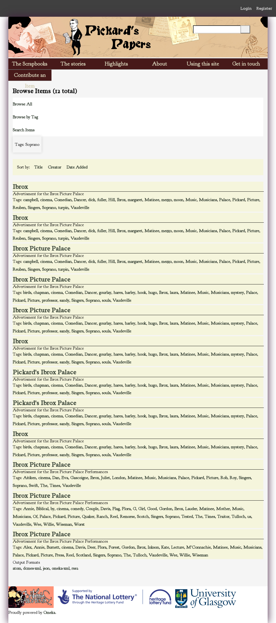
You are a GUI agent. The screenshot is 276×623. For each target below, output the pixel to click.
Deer (91, 547)
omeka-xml (61, 568)
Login (246, 8)
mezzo (166, 199)
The (43, 485)
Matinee (151, 199)
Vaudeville (80, 207)
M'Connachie (198, 547)
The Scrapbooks (29, 63)
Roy (233, 477)
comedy (77, 508)
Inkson (153, 547)
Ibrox (20, 187)
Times (55, 485)
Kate (165, 547)
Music (191, 199)
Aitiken (29, 477)
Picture (253, 199)
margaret (135, 199)
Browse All (22, 104)
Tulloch (238, 516)
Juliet (105, 477)
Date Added (78, 167)
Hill (111, 199)
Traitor (223, 516)
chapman (41, 292)
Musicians (208, 199)
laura (174, 292)
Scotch (143, 516)
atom (17, 568)
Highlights (116, 63)
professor (49, 300)
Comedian (63, 199)
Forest (114, 547)
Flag (116, 508)
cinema (46, 199)
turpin (63, 207)
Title (39, 167)
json (46, 568)
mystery (237, 292)
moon (178, 199)
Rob (223, 477)
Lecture (177, 547)
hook (141, 292)
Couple (92, 508)
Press (59, 555)
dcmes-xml (32, 568)
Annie (28, 508)
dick (91, 199)
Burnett (53, 547)
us (249, 516)
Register (264, 8)
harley (130, 292)
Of (35, 516)
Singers (34, 207)
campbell (30, 199)
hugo (152, 292)
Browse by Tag (25, 117)
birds (27, 292)
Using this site (203, 63)
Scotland (83, 555)
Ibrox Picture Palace (41, 248)
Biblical (42, 508)
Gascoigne (79, 477)
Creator (55, 167)
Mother (223, 508)
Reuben (19, 207)
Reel (114, 516)
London (118, 477)
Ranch (102, 516)
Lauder (191, 508)
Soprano (49, 207)
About (159, 63)
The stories (73, 63)
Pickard (238, 199)
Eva (64, 477)
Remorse (127, 516)
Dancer (80, 199)
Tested (187, 516)
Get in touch (246, 63)
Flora (126, 508)
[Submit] (245, 29)
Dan (55, 477)
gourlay (105, 292)
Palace (224, 199)
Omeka (49, 612)
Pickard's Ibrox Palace (44, 372)
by (52, 508)
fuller (101, 199)
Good (152, 508)
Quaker (88, 516)
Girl (141, 508)
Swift (33, 485)
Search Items (23, 130)
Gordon (165, 508)
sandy (64, 300)
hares (118, 292)
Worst (79, 524)
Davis (105, 508)
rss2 (75, 568)
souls (106, 300)
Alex (27, 547)
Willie (48, 524)
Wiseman (64, 524)
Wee (37, 524)
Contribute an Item (30, 76)
